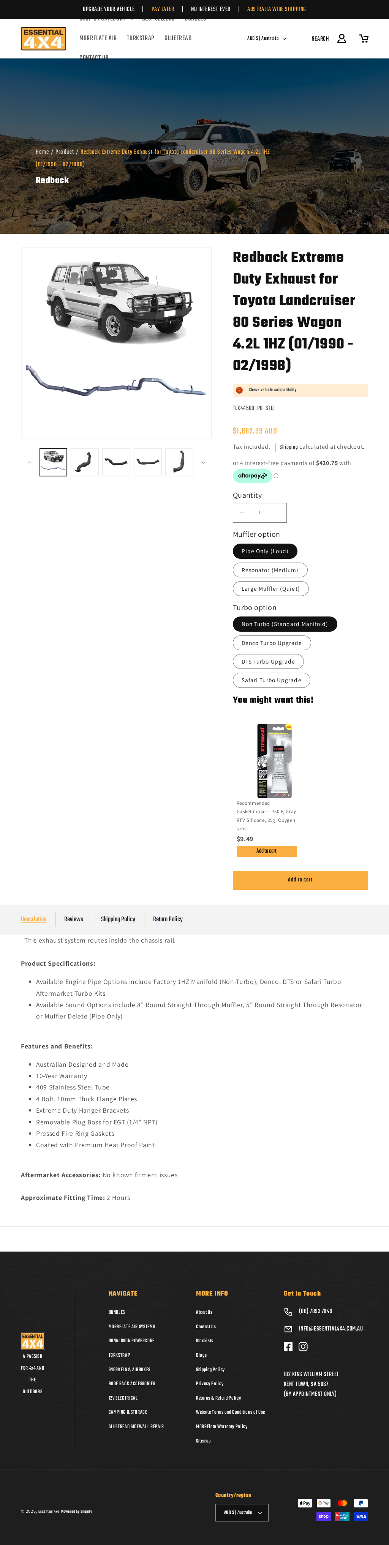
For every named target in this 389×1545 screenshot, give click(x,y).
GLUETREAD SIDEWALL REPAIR (136, 1426)
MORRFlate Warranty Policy (222, 1426)
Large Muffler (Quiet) (271, 588)
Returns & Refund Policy (218, 1398)
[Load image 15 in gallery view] (147, 462)
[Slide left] (29, 462)
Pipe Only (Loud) (265, 551)
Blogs (201, 1355)
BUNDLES (117, 1312)
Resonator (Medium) (270, 570)
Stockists (204, 1341)
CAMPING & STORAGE (128, 1412)
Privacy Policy (209, 1383)
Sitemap (203, 1441)
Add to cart (266, 851)
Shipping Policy (118, 919)
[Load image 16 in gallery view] (179, 462)
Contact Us (206, 1327)
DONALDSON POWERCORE (132, 1341)
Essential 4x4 (48, 1511)
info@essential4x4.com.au (331, 1329)
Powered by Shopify (76, 1511)
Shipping (289, 447)
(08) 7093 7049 (316, 1311)
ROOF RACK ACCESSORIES (132, 1383)
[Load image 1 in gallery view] (53, 462)
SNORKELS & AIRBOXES (130, 1369)
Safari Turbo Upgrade (272, 680)
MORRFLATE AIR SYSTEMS (132, 1327)
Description (33, 919)
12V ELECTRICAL (123, 1398)
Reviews (73, 919)
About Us (204, 1312)
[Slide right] (203, 462)
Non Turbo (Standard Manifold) (285, 623)
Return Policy (168, 919)
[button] (105, 19)
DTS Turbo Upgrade (269, 661)
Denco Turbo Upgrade (272, 642)
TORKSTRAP (119, 1355)
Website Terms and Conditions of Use (230, 1412)
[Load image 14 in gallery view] (116, 462)
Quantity (247, 495)
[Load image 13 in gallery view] (84, 462)
